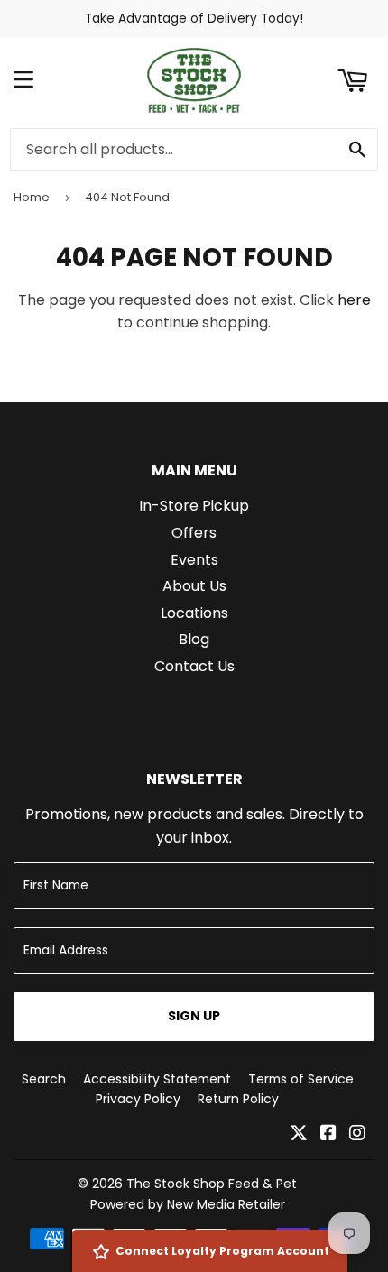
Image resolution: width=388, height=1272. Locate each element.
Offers (194, 532)
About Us (194, 586)
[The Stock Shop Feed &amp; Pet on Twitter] (299, 1134)
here (354, 300)
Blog (194, 639)
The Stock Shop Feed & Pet (211, 1184)
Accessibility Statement (157, 1079)
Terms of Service (301, 1079)
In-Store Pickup (194, 505)
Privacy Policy (138, 1099)
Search (44, 1079)
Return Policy (238, 1099)
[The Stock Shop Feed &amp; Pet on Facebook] (328, 1134)
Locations (194, 613)
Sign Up (194, 1016)
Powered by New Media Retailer (187, 1204)
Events (194, 559)
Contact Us (194, 666)
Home (32, 197)
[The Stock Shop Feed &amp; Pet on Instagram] (357, 1134)
